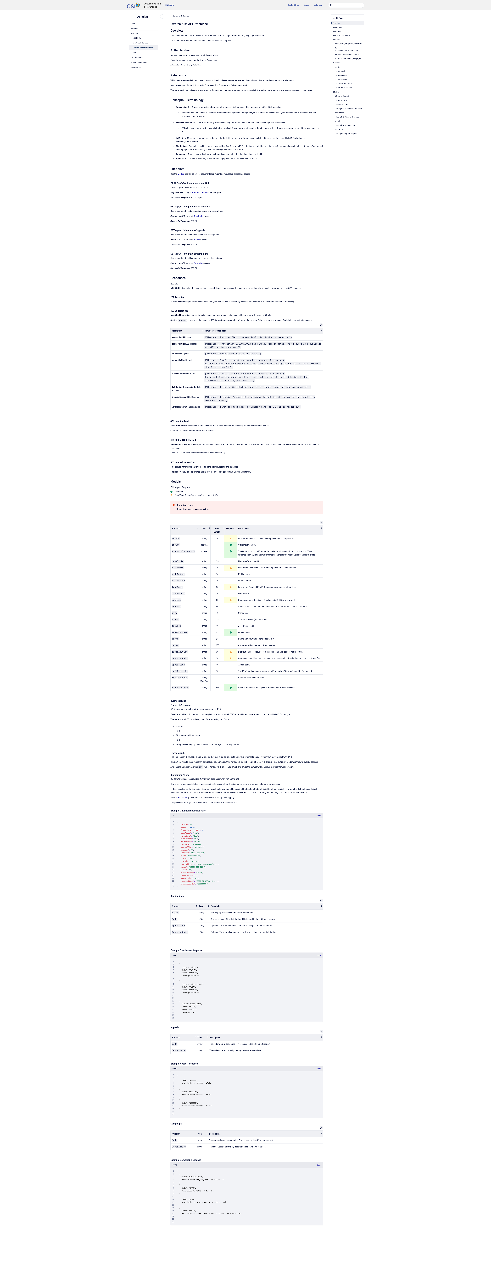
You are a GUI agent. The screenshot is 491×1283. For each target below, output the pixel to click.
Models (181, 174)
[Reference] (129, 33)
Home (133, 23)
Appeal (197, 239)
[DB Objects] (131, 38)
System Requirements (139, 62)
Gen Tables (183, 797)
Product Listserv (294, 5)
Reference (134, 33)
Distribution (199, 216)
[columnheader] (187, 331)
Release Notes (136, 67)
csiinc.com (318, 5)
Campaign (198, 263)
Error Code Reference (140, 43)
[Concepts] (129, 28)
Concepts (134, 28)
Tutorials (134, 53)
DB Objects (137, 38)
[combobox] (346, 5)
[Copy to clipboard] (169, 30)
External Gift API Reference (143, 48)
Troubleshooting (136, 58)
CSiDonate (169, 5)
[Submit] (331, 5)
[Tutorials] (129, 53)
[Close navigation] (162, 16)
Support (307, 5)
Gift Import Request (200, 192)
